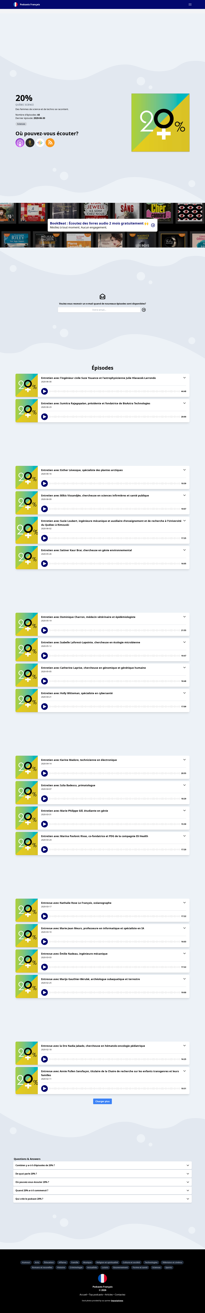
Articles (109, 1294)
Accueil (83, 1294)
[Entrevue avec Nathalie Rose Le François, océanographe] (26, 910)
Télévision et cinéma (172, 1262)
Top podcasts (96, 1294)
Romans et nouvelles (42, 1267)
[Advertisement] (102, 32)
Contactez (120, 1294)
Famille (74, 1262)
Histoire (61, 1267)
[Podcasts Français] (102, 1278)
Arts (37, 1262)
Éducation (49, 1262)
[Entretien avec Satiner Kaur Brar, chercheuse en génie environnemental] (26, 557)
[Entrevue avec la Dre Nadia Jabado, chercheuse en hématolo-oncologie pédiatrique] (26, 1053)
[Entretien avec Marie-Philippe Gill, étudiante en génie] (26, 818)
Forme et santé (140, 1267)
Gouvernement (120, 1267)
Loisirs (105, 1267)
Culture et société (131, 1262)
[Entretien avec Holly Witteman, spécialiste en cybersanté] (26, 700)
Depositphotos (117, 1300)
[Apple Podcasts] (20, 143)
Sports (169, 1267)
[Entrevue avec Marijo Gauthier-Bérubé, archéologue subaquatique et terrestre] (26, 986)
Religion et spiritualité (107, 1262)
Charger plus (102, 1101)
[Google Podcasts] (40, 143)
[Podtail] (30, 143)
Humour (26, 1262)
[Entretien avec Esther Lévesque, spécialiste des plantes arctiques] (26, 477)
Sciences (21, 124)
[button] (190, 4)
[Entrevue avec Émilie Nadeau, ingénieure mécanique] (26, 961)
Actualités (92, 1267)
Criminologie (76, 1267)
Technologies (151, 1262)
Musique (87, 1262)
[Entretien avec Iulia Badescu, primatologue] (26, 792)
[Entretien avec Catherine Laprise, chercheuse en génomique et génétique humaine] (26, 675)
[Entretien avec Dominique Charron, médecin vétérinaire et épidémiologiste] (26, 624)
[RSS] (50, 143)
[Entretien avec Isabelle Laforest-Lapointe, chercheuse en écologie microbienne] (26, 649)
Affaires (62, 1262)
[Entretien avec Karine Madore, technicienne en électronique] (26, 767)
